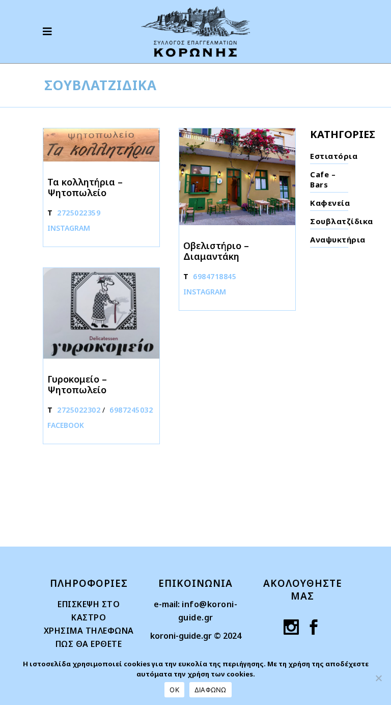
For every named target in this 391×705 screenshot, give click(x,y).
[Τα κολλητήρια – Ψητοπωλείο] (101, 144)
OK (174, 690)
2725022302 (78, 410)
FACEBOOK (65, 425)
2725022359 (78, 213)
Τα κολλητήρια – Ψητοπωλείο (85, 187)
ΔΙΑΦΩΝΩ (210, 690)
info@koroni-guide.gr (208, 611)
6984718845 (214, 276)
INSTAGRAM (68, 228)
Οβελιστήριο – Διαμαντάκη (216, 250)
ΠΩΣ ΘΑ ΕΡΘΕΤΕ (88, 643)
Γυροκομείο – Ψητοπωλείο (77, 384)
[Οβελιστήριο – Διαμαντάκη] (237, 176)
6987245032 (131, 410)
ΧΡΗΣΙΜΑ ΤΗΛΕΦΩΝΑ (89, 630)
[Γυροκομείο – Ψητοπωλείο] (101, 313)
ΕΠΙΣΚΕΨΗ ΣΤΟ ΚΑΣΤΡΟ (89, 611)
